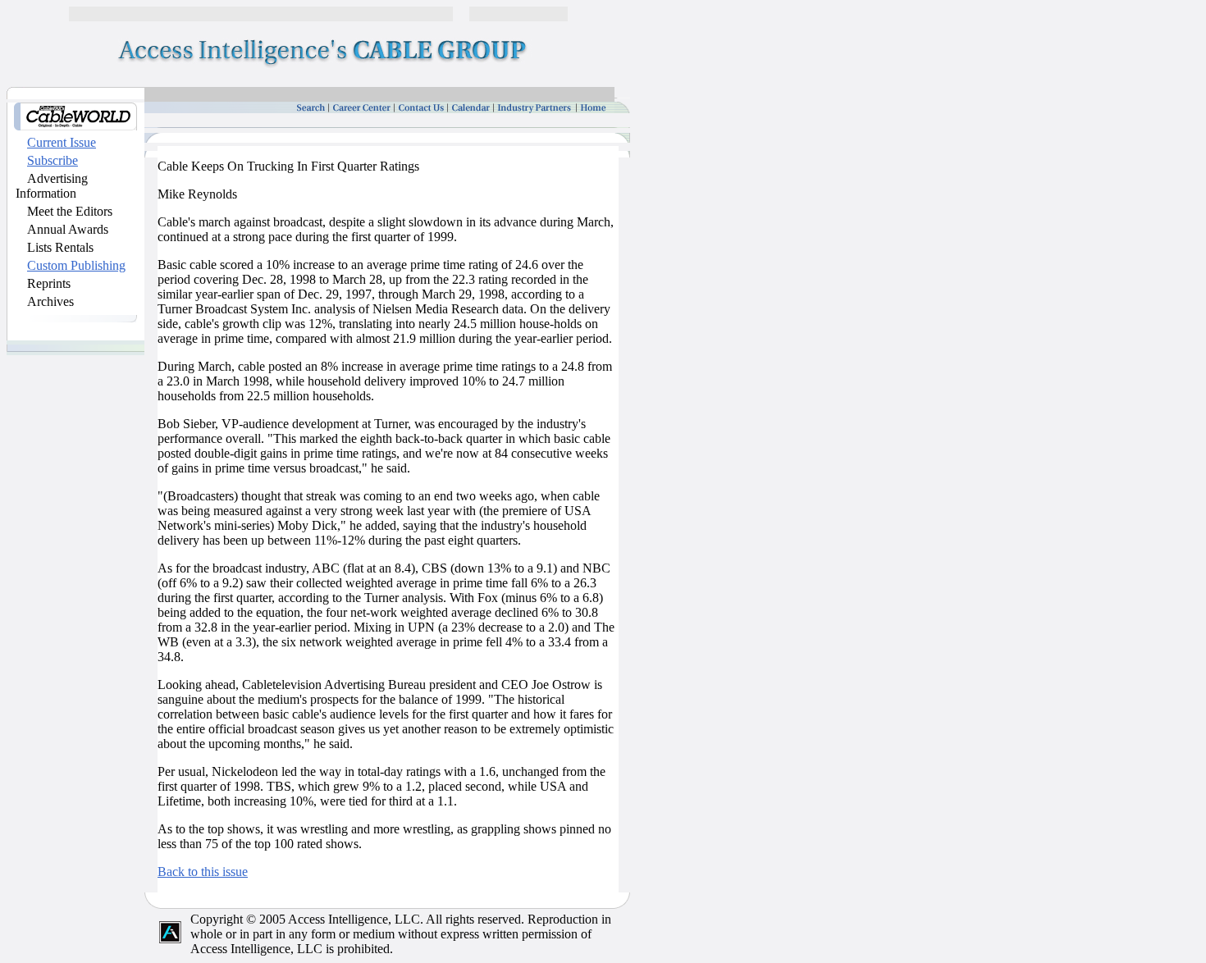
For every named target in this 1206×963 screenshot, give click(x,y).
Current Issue (61, 142)
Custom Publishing (76, 265)
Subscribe (52, 160)
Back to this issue (203, 872)
